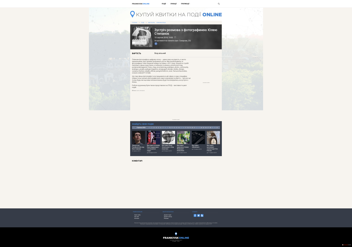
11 (172, 127)
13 (176, 127)
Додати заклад (168, 216)
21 (194, 127)
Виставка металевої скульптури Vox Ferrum (212, 148)
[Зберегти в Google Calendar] (174, 37)
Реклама (166, 218)
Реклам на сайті (206, 82)
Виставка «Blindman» (196, 146)
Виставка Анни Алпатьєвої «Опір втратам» (168, 147)
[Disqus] (187, 183)
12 (174, 127)
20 (192, 127)
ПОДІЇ (142, 22)
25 (203, 127)
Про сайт (136, 216)
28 (210, 127)
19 (190, 127)
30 (215, 127)
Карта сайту (137, 215)
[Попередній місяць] (135, 127)
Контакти (136, 218)
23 (199, 127)
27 (208, 127)
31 (217, 127)
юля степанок (140, 90)
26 (206, 127)
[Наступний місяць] (147, 127)
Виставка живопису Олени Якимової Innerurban (183, 148)
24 (201, 127)
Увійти (196, 224)
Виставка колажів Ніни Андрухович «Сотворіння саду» (153, 148)
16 (183, 127)
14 (179, 127)
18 (188, 127)
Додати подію (167, 215)
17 (185, 127)
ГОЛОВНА (134, 22)
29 (212, 127)
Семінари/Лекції (161, 22)
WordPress (191, 224)
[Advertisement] (206, 69)
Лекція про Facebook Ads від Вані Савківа (138, 147)
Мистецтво (151, 22)
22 (197, 127)
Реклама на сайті (176, 119)
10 (169, 127)
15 (181, 127)
